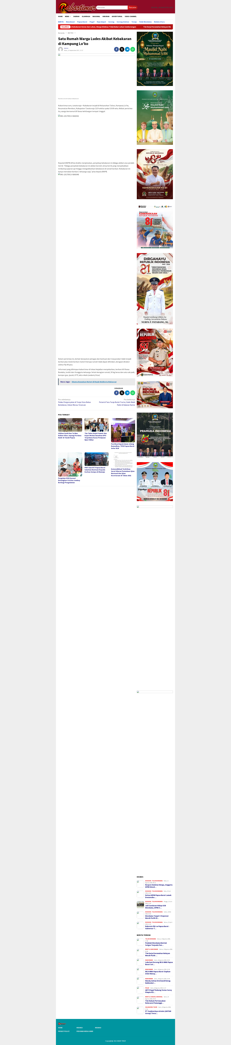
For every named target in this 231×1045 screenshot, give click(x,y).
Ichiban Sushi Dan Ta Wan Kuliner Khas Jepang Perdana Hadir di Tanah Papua (69, 435)
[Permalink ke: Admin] (60, 49)
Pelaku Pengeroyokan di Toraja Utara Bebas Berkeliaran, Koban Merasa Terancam (74, 402)
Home (60, 1028)
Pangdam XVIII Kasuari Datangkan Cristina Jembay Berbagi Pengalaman (69, 480)
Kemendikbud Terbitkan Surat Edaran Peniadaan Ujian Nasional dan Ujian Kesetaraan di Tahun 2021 (123, 472)
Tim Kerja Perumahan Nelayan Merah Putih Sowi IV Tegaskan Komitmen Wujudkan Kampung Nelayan (141, 27)
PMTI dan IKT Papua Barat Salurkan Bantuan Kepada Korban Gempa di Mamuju (95, 469)
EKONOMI (148, 881)
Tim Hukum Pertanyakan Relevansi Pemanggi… (155, 1002)
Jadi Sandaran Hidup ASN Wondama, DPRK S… (155, 907)
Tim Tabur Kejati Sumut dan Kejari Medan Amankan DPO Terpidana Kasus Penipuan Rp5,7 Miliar (96, 436)
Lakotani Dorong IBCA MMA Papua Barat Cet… (159, 963)
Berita (147, 949)
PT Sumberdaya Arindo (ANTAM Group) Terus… (158, 1012)
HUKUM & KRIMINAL (156, 997)
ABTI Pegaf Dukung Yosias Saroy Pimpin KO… (158, 991)
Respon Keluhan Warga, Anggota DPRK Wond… (158, 886)
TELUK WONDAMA (157, 881)
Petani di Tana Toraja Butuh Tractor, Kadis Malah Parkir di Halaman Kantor (117, 402)
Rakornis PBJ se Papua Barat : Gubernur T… (157, 927)
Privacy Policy (63, 1031)
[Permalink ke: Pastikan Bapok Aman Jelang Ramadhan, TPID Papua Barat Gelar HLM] (123, 430)
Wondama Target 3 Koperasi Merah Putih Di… (156, 917)
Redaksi (80, 1028)
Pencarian (132, 7)
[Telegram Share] (127, 49)
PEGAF (147, 988)
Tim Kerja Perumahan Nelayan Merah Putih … (157, 954)
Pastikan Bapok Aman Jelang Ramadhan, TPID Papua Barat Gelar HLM (122, 446)
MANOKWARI (154, 949)
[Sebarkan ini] (116, 49)
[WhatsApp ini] (132, 49)
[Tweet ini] (121, 49)
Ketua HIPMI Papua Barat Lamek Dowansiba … (158, 896)
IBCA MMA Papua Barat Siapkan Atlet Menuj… (157, 972)
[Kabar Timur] (77, 7)
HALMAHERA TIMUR (151, 1007)
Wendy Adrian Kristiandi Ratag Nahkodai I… (157, 982)
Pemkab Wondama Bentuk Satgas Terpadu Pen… (156, 944)
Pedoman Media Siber (85, 1031)
